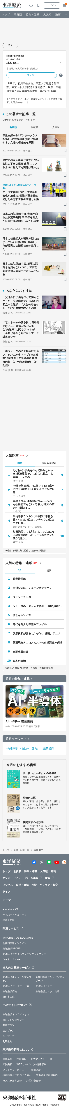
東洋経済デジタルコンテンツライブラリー (25, 954)
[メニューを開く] (64, 5)
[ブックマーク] (65, 150)
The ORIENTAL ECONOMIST (19, 937)
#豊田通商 (48, 748)
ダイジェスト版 (22, 596)
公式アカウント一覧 (41, 1059)
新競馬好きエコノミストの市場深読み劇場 (37, 642)
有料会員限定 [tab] (49, 463)
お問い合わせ (33, 1080)
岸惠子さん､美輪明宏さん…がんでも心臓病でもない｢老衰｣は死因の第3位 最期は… (33, 504)
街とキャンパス (22, 615)
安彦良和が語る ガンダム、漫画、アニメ (36, 633)
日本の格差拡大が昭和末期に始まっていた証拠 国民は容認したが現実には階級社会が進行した (21, 244)
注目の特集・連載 (18, 678)
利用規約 (7, 1041)
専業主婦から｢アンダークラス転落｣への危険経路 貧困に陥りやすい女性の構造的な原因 (20, 139)
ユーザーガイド (11, 1036)
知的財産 (36, 1070)
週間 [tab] (49, 570)
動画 (58, 14)
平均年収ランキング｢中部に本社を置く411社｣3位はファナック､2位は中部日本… (33, 519)
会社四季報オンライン (15, 943)
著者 (10, 45)
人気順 (47, 14)
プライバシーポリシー (15, 1070)
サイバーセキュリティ (15, 914)
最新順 (18, 14)
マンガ (6, 878)
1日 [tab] (20, 570)
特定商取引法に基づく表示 (17, 1075)
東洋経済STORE (12, 948)
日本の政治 (19, 660)
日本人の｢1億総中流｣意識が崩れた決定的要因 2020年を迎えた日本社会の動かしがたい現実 (21, 217)
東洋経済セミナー (45, 986)
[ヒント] (61, 75)
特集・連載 (33, 14)
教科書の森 (9, 996)
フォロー (31, 75)
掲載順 (34, 127)
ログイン (51, 5)
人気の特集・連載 (19, 563)
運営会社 (7, 1059)
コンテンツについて (13, 1020)
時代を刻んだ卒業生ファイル (30, 624)
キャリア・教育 (49, 884)
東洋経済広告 (10, 991)
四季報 (34, 878)
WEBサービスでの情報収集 (31, 1064)
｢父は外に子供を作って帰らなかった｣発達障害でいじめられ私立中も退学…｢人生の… (33, 473)
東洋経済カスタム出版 (48, 991)
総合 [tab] (19, 463)
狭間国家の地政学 (33, 822)
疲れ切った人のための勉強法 (39, 773)
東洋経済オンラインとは (16, 1014)
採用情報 (21, 1059)
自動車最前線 (21, 651)
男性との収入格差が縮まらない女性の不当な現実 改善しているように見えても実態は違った (21, 164)
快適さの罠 (29, 797)
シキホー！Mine (11, 959)
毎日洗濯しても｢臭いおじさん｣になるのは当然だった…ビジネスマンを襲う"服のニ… (33, 535)
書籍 (47, 878)
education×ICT (10, 909)
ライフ (6, 891)
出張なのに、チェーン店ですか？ (32, 587)
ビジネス (8, 884)
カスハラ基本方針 (12, 1080)
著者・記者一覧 (21, 850)
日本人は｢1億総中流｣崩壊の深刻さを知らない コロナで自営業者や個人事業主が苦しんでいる (21, 269)
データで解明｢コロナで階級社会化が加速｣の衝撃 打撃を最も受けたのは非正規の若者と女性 (21, 196)
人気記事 (12, 455)
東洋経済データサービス (16, 986)
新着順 (13, 127)
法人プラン (9, 1030)
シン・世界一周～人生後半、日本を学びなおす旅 (38, 606)
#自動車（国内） (30, 748)
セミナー (18, 878)
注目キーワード (16, 738)
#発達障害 (12, 748)
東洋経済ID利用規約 (47, 1075)
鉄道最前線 (19, 578)
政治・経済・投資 (26, 884)
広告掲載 (7, 1064)
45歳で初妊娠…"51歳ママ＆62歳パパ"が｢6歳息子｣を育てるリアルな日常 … (34, 489)
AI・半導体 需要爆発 (19, 721)
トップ (6, 14)
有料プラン (9, 1025)
